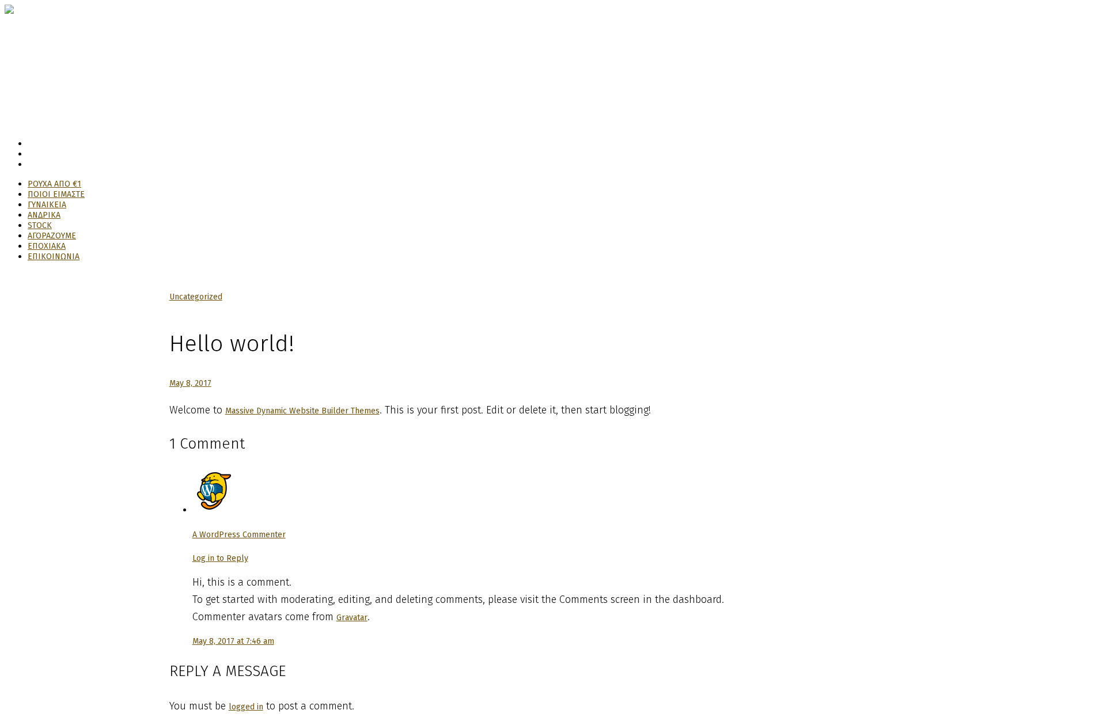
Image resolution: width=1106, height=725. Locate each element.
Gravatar (352, 617)
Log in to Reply (220, 558)
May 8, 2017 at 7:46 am (233, 641)
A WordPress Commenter (239, 535)
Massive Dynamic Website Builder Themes (302, 411)
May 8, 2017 (190, 383)
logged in (246, 707)
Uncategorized (195, 297)
